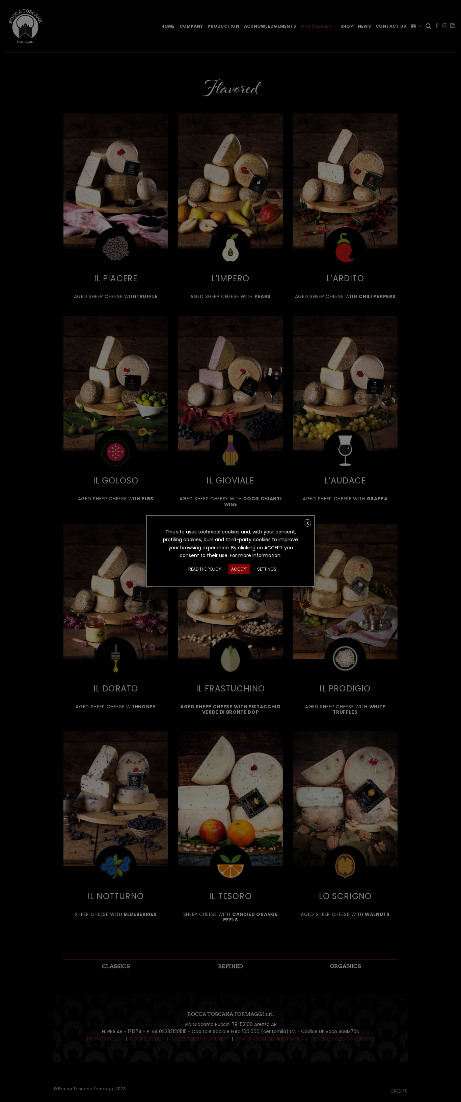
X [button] (307, 523)
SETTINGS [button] (266, 569)
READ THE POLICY (204, 569)
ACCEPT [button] (239, 569)
